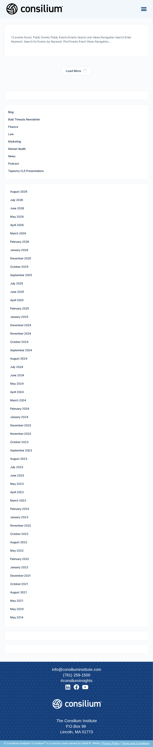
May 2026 (17, 216)
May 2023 (17, 483)
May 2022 (17, 550)
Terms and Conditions (135, 743)
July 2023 (16, 467)
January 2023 (19, 517)
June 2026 (17, 208)
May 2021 (16, 600)
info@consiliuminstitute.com (76, 669)
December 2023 (20, 425)
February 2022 (19, 559)
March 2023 (18, 500)
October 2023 (19, 442)
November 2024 (20, 333)
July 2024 (16, 367)
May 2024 (17, 383)
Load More (73, 71)
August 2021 (18, 592)
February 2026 (19, 241)
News (12, 156)
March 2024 (18, 400)
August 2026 (18, 191)
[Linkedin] (68, 687)
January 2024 (19, 417)
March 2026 (18, 233)
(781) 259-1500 (76, 675)
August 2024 (18, 358)
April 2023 (17, 492)
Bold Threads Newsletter (24, 119)
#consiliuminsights (76, 680)
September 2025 (21, 275)
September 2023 (21, 450)
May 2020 (17, 609)
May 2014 (16, 617)
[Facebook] (76, 687)
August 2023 (18, 458)
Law (11, 134)
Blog (11, 112)
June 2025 (17, 291)
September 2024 (21, 350)
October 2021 (19, 584)
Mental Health (17, 148)
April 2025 (17, 300)
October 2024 (19, 341)
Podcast (13, 163)
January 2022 (19, 567)
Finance (13, 126)
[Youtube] (85, 687)
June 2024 (17, 375)
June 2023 (17, 475)
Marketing (14, 141)
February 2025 (19, 308)
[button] (143, 9)
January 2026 (19, 250)
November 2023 (20, 433)
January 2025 (19, 316)
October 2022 (19, 534)
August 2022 (18, 542)
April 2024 (17, 392)
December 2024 (20, 325)
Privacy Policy (111, 743)
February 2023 (19, 508)
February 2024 (19, 408)
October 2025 (19, 266)
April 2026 (17, 225)
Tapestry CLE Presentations (26, 171)
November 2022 (20, 525)
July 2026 (16, 200)
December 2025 (20, 258)
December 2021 (20, 575)
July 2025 (16, 283)
